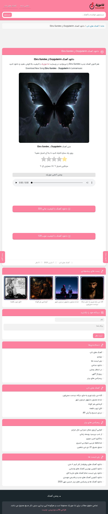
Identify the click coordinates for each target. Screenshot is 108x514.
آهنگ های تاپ (10, 6)
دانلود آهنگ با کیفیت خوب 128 (53, 236)
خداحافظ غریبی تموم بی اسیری (89, 443)
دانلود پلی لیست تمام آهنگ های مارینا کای (84, 473)
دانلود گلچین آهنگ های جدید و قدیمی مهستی (82, 477)
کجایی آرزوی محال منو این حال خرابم (86, 430)
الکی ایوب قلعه (96, 408)
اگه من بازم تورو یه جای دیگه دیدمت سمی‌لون (82, 395)
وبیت (44, 509)
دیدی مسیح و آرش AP (92, 413)
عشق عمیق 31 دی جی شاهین (89, 447)
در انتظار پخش (96, 369)
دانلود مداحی (96, 365)
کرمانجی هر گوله (95, 404)
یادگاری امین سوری (94, 438)
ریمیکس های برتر (94, 378)
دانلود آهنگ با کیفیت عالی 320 (52, 208)
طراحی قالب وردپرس (57, 509)
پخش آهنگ (52, 496)
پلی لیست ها (96, 361)
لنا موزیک (45, 64)
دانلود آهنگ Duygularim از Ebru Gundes (80, 51)
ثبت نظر (98, 335)
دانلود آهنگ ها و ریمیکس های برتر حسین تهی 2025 (80, 481)
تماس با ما (25, 6)
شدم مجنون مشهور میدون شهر (88, 400)
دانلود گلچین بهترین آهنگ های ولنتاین (85, 468)
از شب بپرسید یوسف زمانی (91, 434)
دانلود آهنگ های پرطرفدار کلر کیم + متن (85, 464)
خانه (102, 26)
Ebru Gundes (40, 59)
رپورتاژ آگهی (97, 374)
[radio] (64, 159)
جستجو (7, 15)
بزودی (99, 356)
